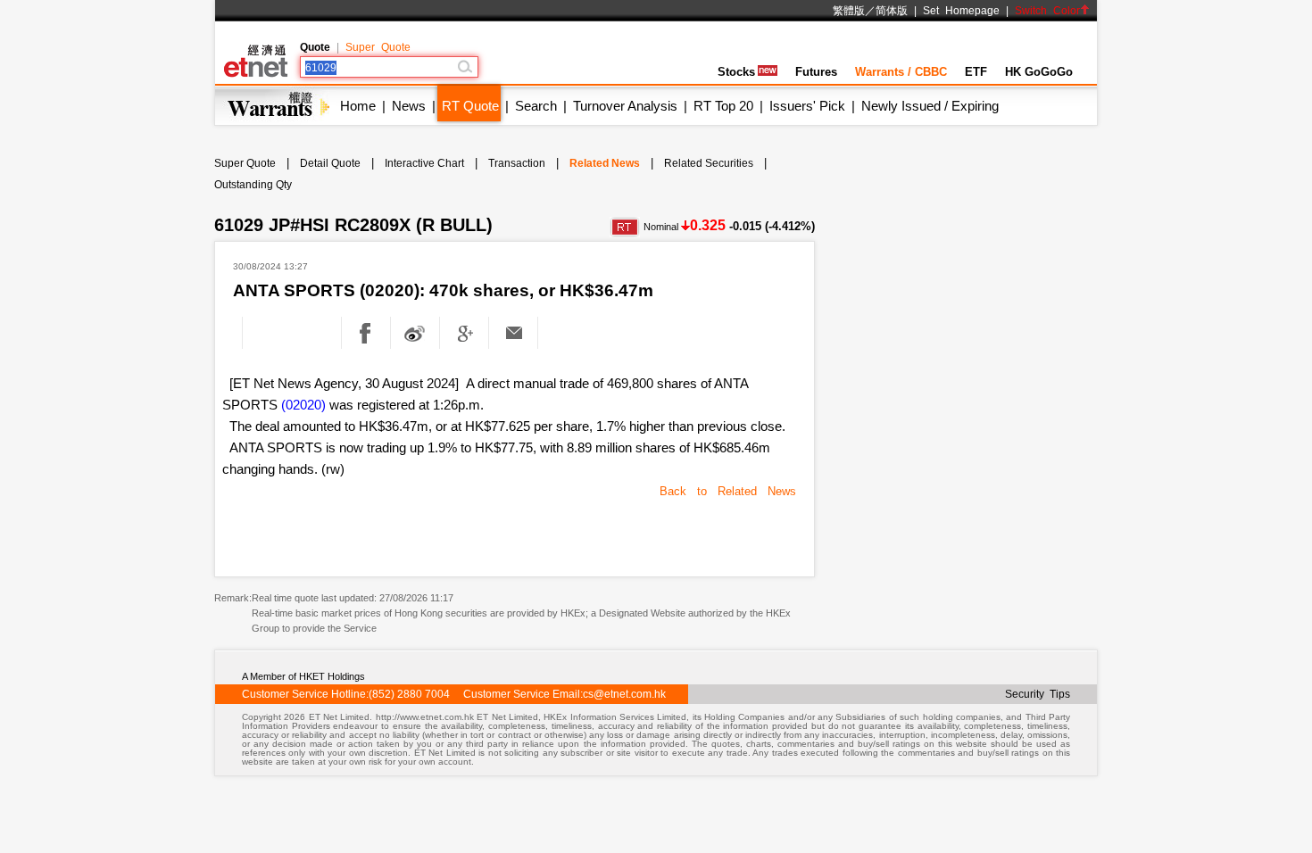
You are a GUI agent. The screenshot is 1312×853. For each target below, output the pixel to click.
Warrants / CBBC (901, 72)
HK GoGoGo (1039, 72)
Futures (816, 72)
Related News (604, 163)
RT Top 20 (723, 105)
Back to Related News (728, 491)
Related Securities (708, 163)
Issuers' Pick (807, 105)
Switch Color (1047, 10)
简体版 (892, 10)
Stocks (736, 72)
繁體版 (849, 10)
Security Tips (1037, 694)
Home (358, 105)
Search (536, 105)
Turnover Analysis (625, 105)
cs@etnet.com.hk (624, 694)
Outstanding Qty (253, 184)
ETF (976, 72)
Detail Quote (330, 163)
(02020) (303, 404)
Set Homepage (961, 10)
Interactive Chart (424, 163)
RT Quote (470, 105)
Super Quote (378, 47)
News (409, 105)
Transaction (516, 163)
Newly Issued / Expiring (930, 105)
